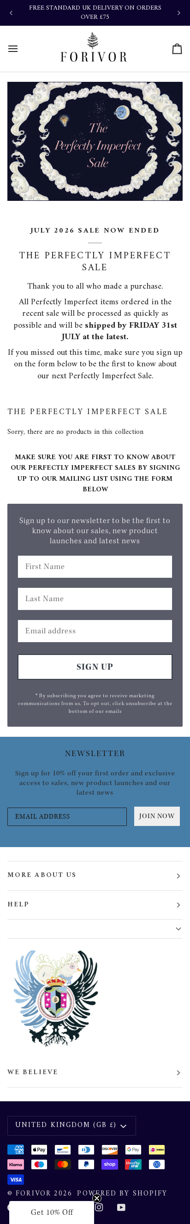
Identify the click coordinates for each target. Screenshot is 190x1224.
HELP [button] (18, 905)
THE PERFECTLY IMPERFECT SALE (87, 412)
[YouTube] (121, 1207)
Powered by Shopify (122, 1194)
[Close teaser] (96, 1198)
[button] (95, 929)
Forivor (33, 1194)
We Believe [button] (32, 1072)
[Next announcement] (178, 12)
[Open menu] (21, 49)
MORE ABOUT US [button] (42, 875)
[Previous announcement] (11, 12)
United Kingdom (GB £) (66, 1125)
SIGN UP (95, 666)
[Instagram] (99, 1207)
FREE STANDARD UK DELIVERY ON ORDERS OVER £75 (95, 13)
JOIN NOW (157, 816)
